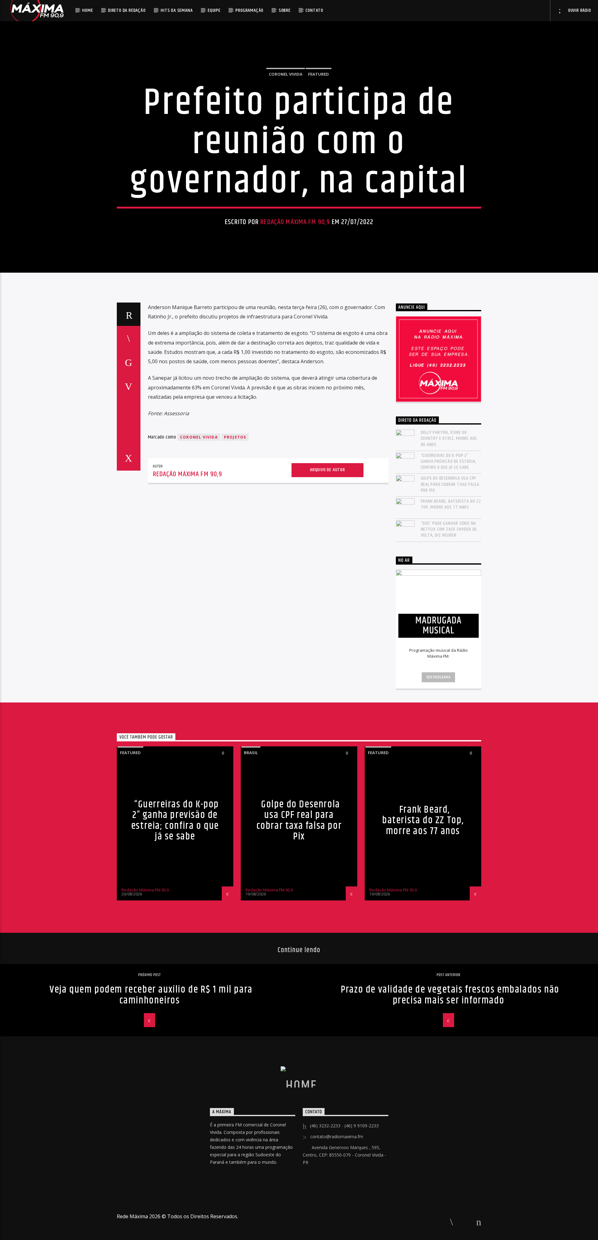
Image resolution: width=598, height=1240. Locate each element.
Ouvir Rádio (579, 10)
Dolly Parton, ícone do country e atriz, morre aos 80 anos (449, 439)
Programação (249, 10)
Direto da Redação (127, 10)
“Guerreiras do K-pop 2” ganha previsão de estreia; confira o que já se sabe (449, 462)
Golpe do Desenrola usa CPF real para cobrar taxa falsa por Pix (450, 484)
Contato (314, 10)
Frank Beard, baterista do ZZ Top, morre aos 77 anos (451, 504)
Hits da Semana (176, 10)
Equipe (214, 10)
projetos (235, 437)
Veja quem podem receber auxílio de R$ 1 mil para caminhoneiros (151, 995)
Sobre (285, 10)
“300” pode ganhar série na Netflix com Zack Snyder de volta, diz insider (449, 529)
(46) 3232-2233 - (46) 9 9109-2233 (344, 1126)
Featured (318, 74)
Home (87, 10)
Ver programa (438, 677)
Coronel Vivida (285, 74)
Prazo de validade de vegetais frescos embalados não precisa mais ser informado (450, 995)
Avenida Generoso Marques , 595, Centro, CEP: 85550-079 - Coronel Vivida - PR (344, 1154)
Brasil (251, 752)
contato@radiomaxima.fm (336, 1136)
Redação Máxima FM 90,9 (295, 222)
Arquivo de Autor (327, 470)
